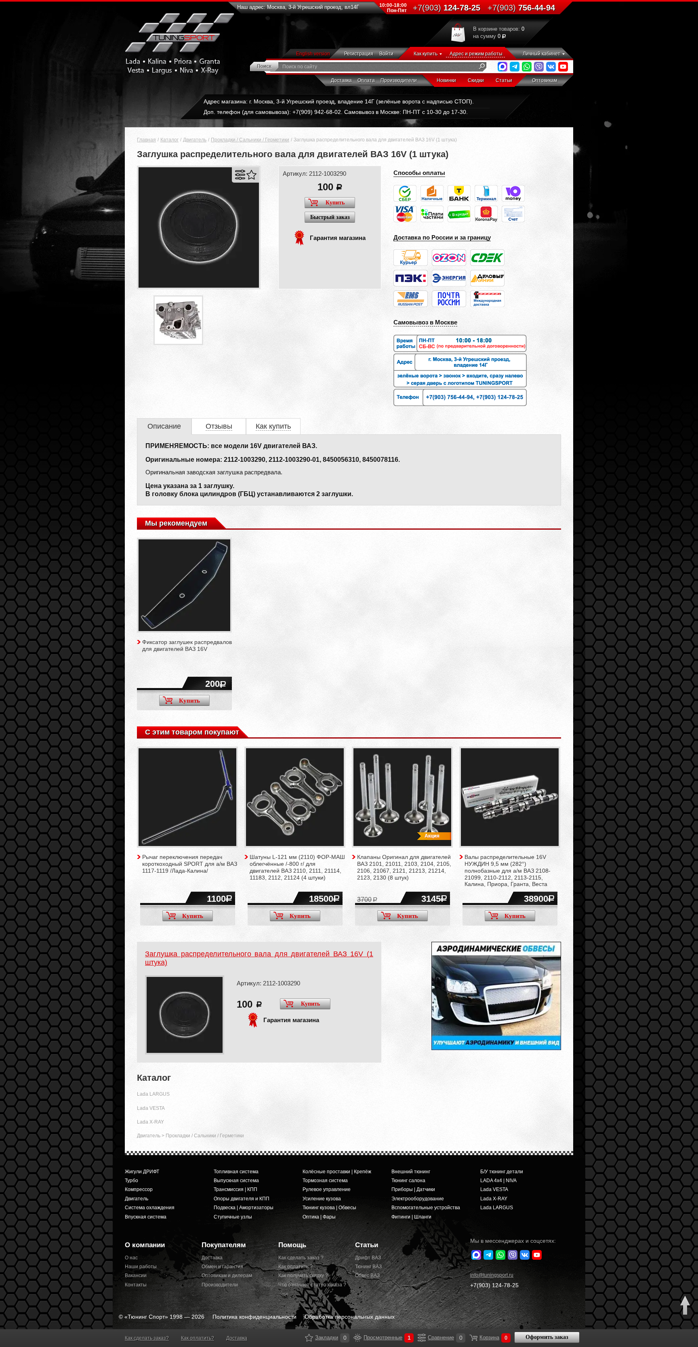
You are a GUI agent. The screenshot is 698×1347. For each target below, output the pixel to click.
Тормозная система (325, 1180)
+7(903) (494, 1285)
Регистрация (358, 54)
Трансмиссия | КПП (235, 1189)
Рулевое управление (327, 1189)
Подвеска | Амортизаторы (243, 1207)
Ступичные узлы (233, 1217)
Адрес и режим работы (476, 54)
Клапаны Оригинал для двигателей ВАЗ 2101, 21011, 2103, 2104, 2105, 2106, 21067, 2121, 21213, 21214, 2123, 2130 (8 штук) (404, 867)
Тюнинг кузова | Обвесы (329, 1207)
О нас (131, 1258)
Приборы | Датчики (413, 1189)
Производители (399, 80)
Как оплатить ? (295, 1266)
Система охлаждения (149, 1207)
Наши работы (141, 1266)
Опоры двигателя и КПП (241, 1199)
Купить (335, 203)
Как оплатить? (197, 1338)
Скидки (476, 80)
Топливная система (236, 1171)
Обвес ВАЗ (367, 1275)
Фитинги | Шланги (411, 1217)
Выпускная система (236, 1180)
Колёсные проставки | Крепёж (337, 1171)
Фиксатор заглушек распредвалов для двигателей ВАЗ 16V (187, 645)
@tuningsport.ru (491, 1275)
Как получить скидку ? (303, 1275)
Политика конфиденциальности (254, 1316)
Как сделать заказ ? (301, 1258)
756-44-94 (521, 7)
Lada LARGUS (153, 1094)
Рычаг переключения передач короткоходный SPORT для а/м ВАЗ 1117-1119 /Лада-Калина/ (189, 864)
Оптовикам (544, 80)
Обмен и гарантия (222, 1266)
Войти (386, 54)
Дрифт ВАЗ (368, 1258)
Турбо (131, 1180)
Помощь (292, 1245)
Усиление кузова (322, 1199)
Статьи (504, 80)
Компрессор (139, 1189)
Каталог (169, 140)
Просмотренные (357, 1338)
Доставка (341, 80)
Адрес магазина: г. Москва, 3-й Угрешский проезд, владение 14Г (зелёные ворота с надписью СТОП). (339, 101)
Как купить (425, 54)
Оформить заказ (547, 1337)
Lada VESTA (151, 1108)
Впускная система (145, 1217)
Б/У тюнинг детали (501, 1171)
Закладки (309, 1338)
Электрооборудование (417, 1199)
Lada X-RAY (150, 1122)
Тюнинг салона (408, 1180)
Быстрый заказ (330, 217)
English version (313, 54)
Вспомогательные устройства (425, 1207)
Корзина (473, 1338)
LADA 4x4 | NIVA (498, 1180)
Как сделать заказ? (147, 1338)
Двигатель (194, 140)
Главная (146, 140)
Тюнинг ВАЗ (368, 1266)
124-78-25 (446, 7)
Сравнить (240, 175)
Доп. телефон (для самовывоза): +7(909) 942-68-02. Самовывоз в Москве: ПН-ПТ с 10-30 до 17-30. (336, 112)
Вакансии (136, 1275)
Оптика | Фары (319, 1217)
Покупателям (224, 1245)
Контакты (136, 1285)
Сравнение (422, 1338)
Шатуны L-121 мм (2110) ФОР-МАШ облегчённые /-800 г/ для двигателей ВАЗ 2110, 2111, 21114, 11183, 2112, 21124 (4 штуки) (297, 867)
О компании (145, 1245)
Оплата (366, 80)
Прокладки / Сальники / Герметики (250, 140)
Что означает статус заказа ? (310, 1285)
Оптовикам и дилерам (227, 1275)
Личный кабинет (541, 54)
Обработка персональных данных (350, 1316)
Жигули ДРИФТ (142, 1171)
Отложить (251, 175)
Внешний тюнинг (410, 1171)
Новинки (446, 80)
